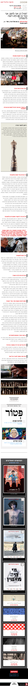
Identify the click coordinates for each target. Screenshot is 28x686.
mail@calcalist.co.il (14, 675)
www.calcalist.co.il (14, 674)
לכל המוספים (14, 462)
